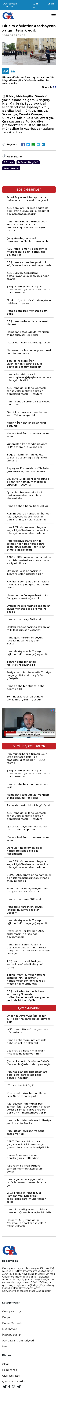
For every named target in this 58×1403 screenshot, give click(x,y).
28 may (8, 162)
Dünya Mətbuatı (12, 1323)
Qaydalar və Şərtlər (13, 1381)
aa (13, 71)
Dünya (6, 1317)
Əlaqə (5, 1364)
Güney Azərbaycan (13, 1311)
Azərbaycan (11, 168)
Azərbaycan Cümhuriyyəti (18, 1340)
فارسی (35, 5)
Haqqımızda (9, 1369)
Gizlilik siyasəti (11, 1375)
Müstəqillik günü (28, 162)
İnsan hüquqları (12, 1334)
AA (5, 71)
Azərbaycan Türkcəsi (10, 5)
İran (4, 1346)
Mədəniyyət (9, 1329)
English (51, 5)
